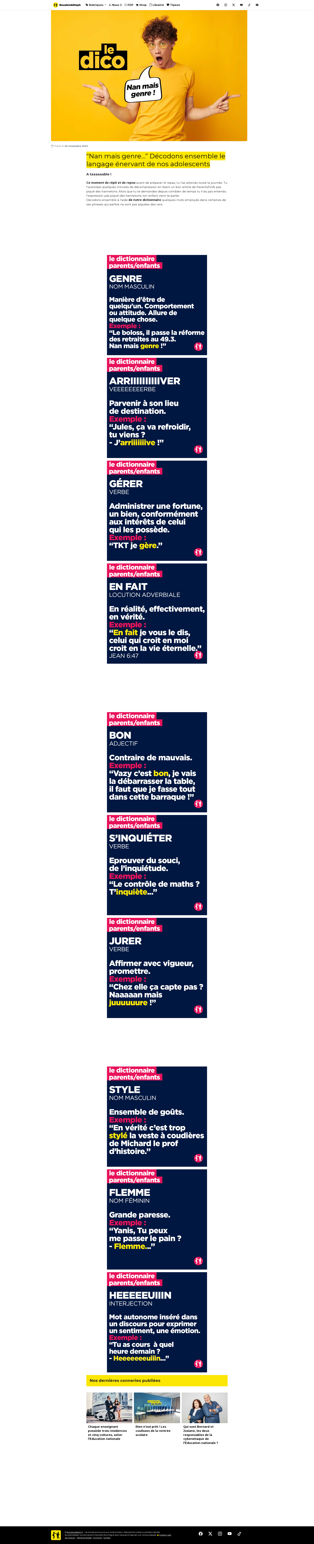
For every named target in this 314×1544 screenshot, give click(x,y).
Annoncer (97, 1538)
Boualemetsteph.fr (75, 1532)
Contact (107, 1538)
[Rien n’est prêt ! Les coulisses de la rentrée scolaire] (157, 1408)
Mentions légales (84, 1538)
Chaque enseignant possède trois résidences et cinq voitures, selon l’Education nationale (107, 1433)
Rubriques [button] (96, 5)
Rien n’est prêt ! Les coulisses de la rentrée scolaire (153, 1430)
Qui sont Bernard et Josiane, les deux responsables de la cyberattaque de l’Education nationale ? (200, 1435)
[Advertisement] (157, 232)
